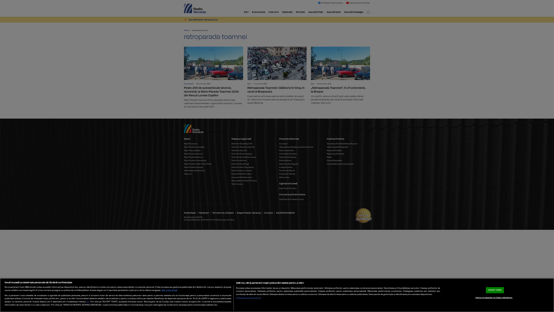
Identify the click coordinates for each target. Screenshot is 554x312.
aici (87, 302)
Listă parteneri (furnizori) (248, 298)
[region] (277, 295)
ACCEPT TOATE (495, 290)
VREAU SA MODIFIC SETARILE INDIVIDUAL (494, 298)
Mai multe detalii (169, 290)
